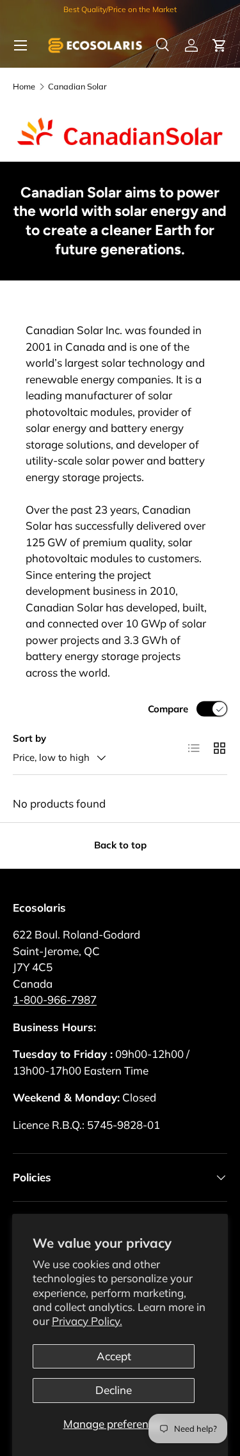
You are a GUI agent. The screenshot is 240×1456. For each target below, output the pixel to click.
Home (24, 86)
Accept (114, 1356)
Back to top (120, 845)
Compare (168, 709)
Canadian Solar (77, 86)
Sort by (29, 738)
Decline (113, 1390)
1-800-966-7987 (55, 999)
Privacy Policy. (87, 1321)
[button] (219, 45)
